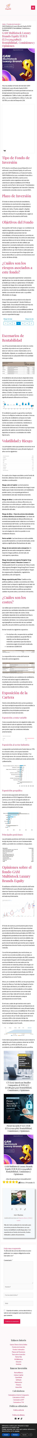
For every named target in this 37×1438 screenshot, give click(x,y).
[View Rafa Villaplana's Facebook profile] (12, 1209)
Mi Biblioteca (18, 1359)
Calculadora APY (18, 1400)
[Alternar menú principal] (33, 8)
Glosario (18, 1362)
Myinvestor (18, 1382)
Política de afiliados (18, 1415)
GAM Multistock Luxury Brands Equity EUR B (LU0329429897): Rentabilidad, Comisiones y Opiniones (18, 1170)
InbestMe (18, 1387)
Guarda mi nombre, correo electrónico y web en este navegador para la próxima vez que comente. (18, 1313)
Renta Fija (18, 1357)
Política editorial (18, 1410)
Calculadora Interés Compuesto (18, 1395)
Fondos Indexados (18, 1349)
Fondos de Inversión (18, 1347)
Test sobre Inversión (18, 1354)
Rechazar (15, 1435)
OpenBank (18, 1377)
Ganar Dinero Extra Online (18, 1344)
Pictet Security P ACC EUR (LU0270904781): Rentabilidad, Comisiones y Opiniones (18, 1128)
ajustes (17, 1431)
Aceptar (6, 1435)
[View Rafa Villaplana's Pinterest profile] (20, 1209)
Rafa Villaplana (18, 1215)
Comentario (8, 1260)
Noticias (18, 1364)
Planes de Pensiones (18, 1352)
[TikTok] (21, 1418)
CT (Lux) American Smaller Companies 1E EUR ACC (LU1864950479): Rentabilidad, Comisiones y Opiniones (18, 1086)
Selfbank (18, 1380)
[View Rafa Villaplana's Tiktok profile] (25, 1209)
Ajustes (24, 1435)
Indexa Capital (18, 1375)
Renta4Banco (18, 1372)
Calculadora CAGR (18, 1397)
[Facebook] (15, 1418)
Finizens (18, 1385)
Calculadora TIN (18, 1402)
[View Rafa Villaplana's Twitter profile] (16, 1209)
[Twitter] (18, 1418)
